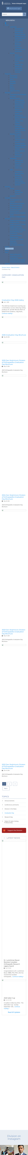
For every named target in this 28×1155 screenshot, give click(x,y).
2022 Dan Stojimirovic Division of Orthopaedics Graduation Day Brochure (13, 766)
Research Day (9, 817)
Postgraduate (14, 258)
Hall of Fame (18, 70)
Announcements (9, 801)
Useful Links (18, 168)
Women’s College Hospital (17, 217)
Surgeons (18, 190)
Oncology (12, 81)
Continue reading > (7, 313)
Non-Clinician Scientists (17, 245)
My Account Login (15, 8)
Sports (12, 87)
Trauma (12, 89)
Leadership (13, 27)
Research (7, 218)
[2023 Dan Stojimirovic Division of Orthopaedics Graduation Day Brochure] (14, 510)
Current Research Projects (17, 230)
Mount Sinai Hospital (16, 205)
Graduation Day (9, 813)
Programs (8, 74)
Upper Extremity (15, 91)
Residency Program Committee (18, 45)
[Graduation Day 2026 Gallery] (14, 282)
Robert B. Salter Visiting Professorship (11, 822)
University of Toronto (16, 256)
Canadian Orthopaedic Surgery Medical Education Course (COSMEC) (20, 128)
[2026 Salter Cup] (14, 980)
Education (8, 93)
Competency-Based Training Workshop (19, 173)
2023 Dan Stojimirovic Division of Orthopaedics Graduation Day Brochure (13, 632)
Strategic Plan (19, 64)
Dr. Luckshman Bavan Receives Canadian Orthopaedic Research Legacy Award (12, 963)
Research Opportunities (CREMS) (19, 121)
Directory (7, 186)
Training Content (20, 143)
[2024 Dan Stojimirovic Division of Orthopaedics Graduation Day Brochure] (14, 376)
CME (11, 170)
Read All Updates (14, 1012)
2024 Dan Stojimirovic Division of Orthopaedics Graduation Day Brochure (13, 497)
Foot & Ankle (13, 77)
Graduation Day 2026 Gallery (13, 300)
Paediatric (13, 83)
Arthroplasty (13, 76)
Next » (6, 788)
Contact (7, 264)
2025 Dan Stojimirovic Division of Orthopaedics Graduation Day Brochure (13, 362)
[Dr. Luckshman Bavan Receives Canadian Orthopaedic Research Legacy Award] (14, 841)
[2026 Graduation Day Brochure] (14, 317)
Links (6, 252)
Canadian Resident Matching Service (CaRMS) (20, 147)
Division (12, 53)
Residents (13, 196)
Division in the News (10, 809)
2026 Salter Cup (9, 998)
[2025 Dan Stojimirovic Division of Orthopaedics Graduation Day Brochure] (14, 343)
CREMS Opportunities (16, 228)
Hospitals (7, 198)
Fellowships (13, 158)
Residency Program (15, 134)
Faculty (12, 188)
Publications (13, 243)
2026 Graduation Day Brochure (14, 335)
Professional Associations (17, 262)
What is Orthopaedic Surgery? (18, 57)
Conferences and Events (12, 805)
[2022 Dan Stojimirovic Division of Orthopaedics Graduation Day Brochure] (14, 645)
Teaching (17, 72)
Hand (11, 79)
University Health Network (17, 260)
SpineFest (18, 185)
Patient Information (15, 254)
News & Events (9, 248)
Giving (7, 250)
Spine (11, 85)
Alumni (7, 247)
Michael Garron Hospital (17, 203)
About (7, 25)
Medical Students (15, 98)
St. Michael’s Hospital (16, 207)
